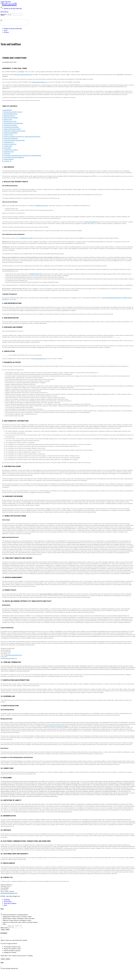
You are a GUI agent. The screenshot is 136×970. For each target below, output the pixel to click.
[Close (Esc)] (1, 937)
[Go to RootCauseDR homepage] (9, 4)
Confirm (8, 959)
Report (7, 929)
